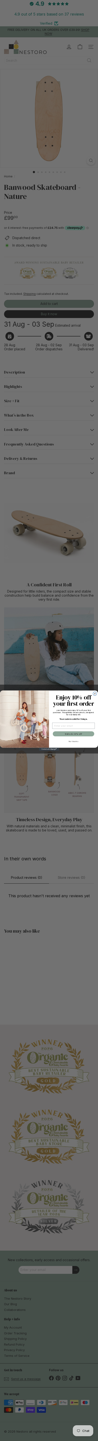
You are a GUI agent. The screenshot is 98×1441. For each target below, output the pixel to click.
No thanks (73, 741)
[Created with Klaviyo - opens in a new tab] (49, 749)
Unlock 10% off (73, 733)
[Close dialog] (95, 693)
